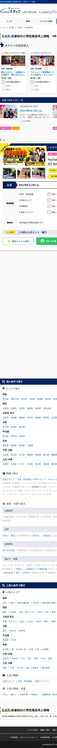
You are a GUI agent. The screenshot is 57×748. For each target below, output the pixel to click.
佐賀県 (14, 464)
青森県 (38, 417)
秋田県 (46, 417)
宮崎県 (46, 464)
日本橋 (13, 612)
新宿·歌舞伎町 (23, 603)
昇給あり (47, 535)
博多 (5, 668)
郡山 (46, 621)
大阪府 (6, 408)
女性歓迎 (24, 694)
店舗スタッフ (9, 479)
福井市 (22, 630)
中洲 (12, 668)
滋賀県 (30, 408)
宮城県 (14, 417)
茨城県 (40, 399)
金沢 (5, 630)
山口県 (22, 454)
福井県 (22, 427)
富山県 (14, 427)
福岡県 (6, 464)
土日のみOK (8, 572)
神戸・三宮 (43, 612)
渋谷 (5, 603)
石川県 (6, 427)
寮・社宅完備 (9, 550)
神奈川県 (15, 399)
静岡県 (14, 445)
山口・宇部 (26, 658)
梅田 (5, 612)
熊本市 (35, 668)
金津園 (45, 649)
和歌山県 (47, 408)
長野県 (14, 436)
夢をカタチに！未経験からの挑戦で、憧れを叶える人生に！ (13, 74)
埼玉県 (24, 399)
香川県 (46, 454)
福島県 (22, 417)
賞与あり (37, 535)
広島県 (6, 454)
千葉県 (32, 399)
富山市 (13, 630)
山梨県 (22, 436)
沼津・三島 (34, 649)
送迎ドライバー (42, 681)
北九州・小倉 (23, 668)
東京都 (6, 399)
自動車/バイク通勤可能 (37, 569)
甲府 (14, 640)
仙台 (22, 621)
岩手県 (30, 417)
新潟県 (6, 436)
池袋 (12, 603)
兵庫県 (22, 408)
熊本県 (38, 464)
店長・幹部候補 (24, 479)
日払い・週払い (10, 535)
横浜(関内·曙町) (49, 603)
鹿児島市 (46, 668)
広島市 (6, 658)
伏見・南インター (27, 612)
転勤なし (20, 569)
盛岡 (54, 621)
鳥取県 (30, 454)
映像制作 (36, 487)
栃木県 (48, 399)
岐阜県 (22, 445)
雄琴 (54, 612)
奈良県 (38, 408)
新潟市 (6, 640)
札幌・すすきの (10, 621)
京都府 (14, 408)
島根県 (38, 454)
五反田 (36, 603)
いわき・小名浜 (34, 621)
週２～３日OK (22, 572)
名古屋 (6, 649)
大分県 (30, 464)
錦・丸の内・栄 (19, 649)
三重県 (30, 445)
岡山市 (15, 658)
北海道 (6, 417)
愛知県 (6, 445)
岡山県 (14, 454)
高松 (36, 658)
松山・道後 (47, 658)
